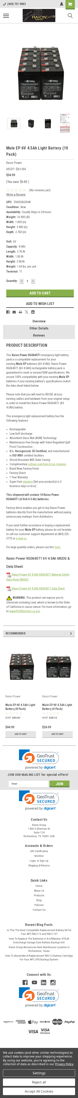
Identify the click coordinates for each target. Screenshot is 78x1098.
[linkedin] (43, 982)
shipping (28, 481)
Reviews (39, 335)
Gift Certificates (39, 851)
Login (33, 860)
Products (39, 895)
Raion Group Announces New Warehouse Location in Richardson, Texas (39, 949)
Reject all (39, 1082)
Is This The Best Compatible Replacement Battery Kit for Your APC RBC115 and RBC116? (39, 932)
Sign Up (44, 860)
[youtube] (34, 982)
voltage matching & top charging (47, 464)
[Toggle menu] (6, 16)
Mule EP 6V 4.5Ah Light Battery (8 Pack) (20, 707)
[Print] (20, 312)
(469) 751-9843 (16, 4)
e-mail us (21, 538)
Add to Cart (21, 734)
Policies (39, 905)
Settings (39, 1073)
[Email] (14, 312)
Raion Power (13, 696)
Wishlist (39, 856)
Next (72, 73)
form (57, 547)
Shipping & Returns (39, 865)
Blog (39, 900)
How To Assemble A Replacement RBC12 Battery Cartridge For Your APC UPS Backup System (39, 957)
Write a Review (16, 194)
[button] (39, 759)
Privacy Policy (64, 1064)
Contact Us (39, 909)
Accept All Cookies (39, 1091)
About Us (39, 890)
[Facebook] (8, 312)
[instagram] (53, 982)
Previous (6, 73)
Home (39, 886)
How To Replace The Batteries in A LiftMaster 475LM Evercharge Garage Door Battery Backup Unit (39, 940)
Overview (39, 321)
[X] (26, 312)
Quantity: (11, 281)
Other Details (39, 328)
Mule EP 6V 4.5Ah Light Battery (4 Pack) (57, 707)
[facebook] (25, 982)
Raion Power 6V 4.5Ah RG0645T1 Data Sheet (38, 588)
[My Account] (61, 4)
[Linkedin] (33, 312)
